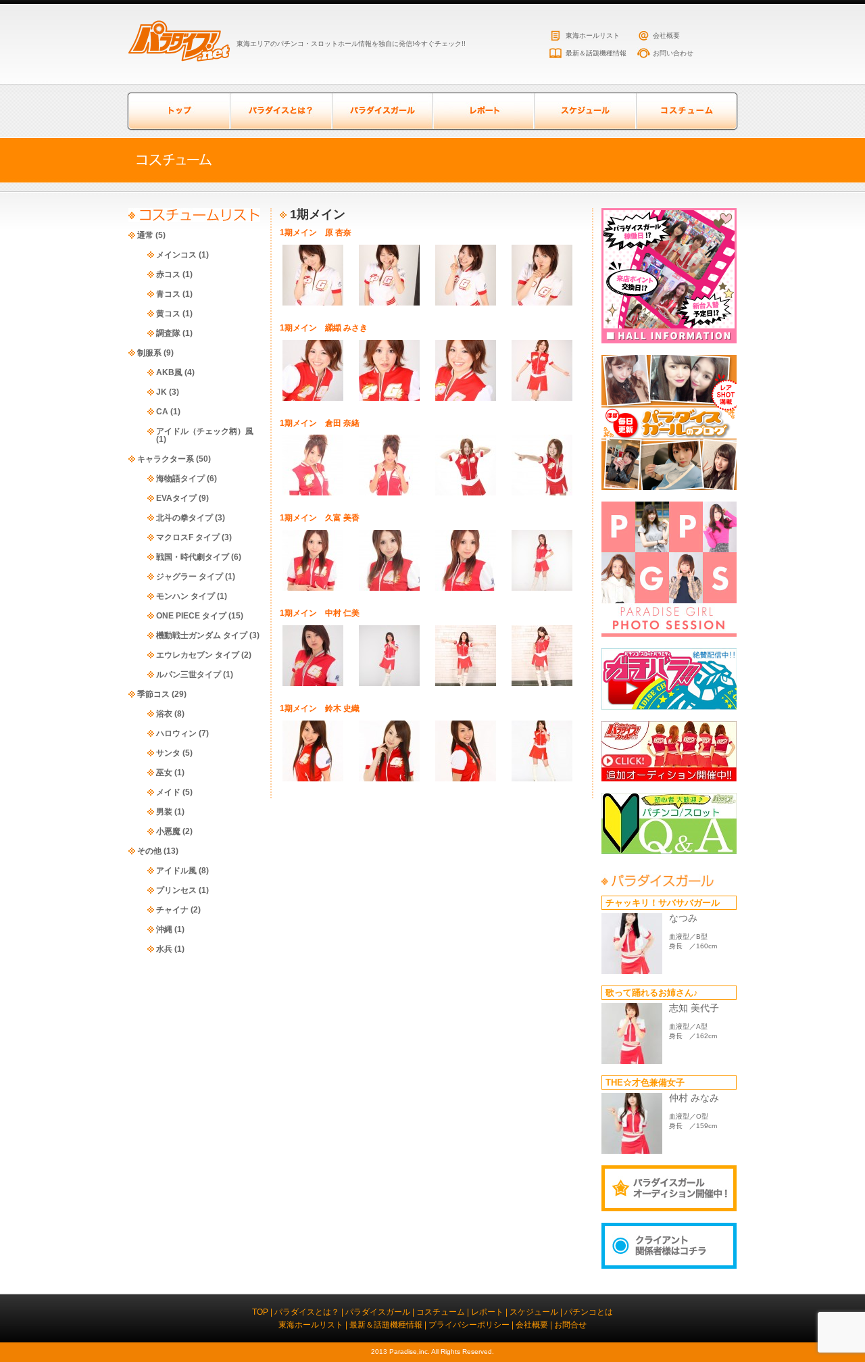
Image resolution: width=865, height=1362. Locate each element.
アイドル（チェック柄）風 (204, 431)
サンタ (168, 753)
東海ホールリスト (593, 35)
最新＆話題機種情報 (596, 53)
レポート (483, 111)
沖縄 (164, 929)
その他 (149, 851)
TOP (260, 1312)
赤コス (168, 274)
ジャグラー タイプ (189, 576)
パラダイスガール (381, 111)
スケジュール (584, 111)
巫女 (164, 772)
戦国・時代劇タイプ (192, 557)
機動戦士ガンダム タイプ (201, 635)
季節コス (153, 694)
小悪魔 (168, 831)
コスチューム (686, 111)
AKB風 (169, 372)
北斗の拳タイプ (184, 517)
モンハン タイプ (185, 596)
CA (162, 411)
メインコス (176, 255)
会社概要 (666, 35)
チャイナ (172, 910)
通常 (145, 235)
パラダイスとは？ (280, 111)
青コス (168, 294)
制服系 (149, 353)
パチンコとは (588, 1312)
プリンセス (176, 890)
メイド (168, 792)
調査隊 (168, 333)
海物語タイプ (180, 478)
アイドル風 (176, 870)
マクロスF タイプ (188, 537)
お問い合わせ (673, 53)
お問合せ (570, 1325)
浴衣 (164, 714)
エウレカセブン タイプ (197, 655)
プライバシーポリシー (469, 1325)
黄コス (168, 313)
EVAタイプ (176, 498)
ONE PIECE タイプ (191, 616)
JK (161, 392)
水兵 (164, 949)
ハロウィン (176, 733)
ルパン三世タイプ (188, 674)
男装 (164, 812)
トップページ (179, 111)
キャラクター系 (165, 459)
